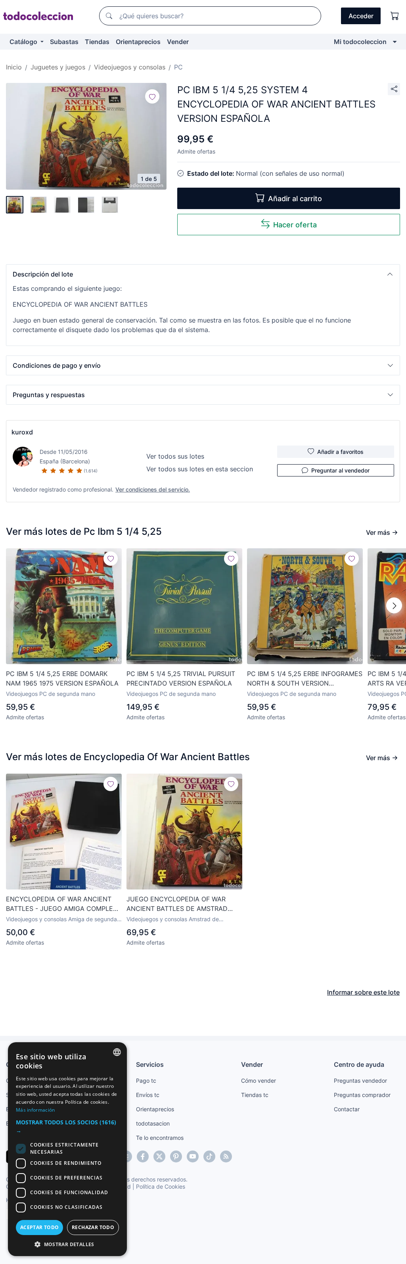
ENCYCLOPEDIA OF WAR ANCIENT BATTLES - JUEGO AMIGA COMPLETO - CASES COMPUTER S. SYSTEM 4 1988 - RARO (64, 904)
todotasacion (153, 1123)
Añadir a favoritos (340, 451)
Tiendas (97, 42)
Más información (35, 1109)
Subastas (64, 42)
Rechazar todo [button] (93, 1227)
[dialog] (67, 1149)
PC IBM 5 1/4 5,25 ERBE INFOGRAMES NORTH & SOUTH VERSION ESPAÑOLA (304, 679)
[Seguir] (152, 96)
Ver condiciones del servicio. (152, 489)
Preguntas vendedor (360, 1080)
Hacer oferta (295, 225)
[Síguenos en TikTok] (209, 1156)
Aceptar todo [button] (39, 1227)
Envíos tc (147, 1094)
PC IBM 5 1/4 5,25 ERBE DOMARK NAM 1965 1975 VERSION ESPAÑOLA (62, 678)
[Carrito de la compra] (395, 16)
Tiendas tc (254, 1094)
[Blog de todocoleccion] (226, 1156)
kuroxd (22, 432)
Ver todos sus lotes (175, 456)
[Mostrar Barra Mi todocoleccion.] (395, 42)
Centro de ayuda (359, 1064)
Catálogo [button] (24, 42)
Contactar (347, 1109)
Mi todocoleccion (360, 42)
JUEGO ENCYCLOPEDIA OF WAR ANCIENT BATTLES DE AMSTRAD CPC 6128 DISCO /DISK (177, 904)
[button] (203, 274)
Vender (178, 42)
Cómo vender (258, 1080)
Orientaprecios (138, 42)
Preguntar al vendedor (340, 470)
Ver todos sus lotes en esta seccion (199, 469)
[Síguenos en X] (159, 1156)
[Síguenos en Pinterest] (176, 1156)
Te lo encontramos (160, 1137)
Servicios (150, 1064)
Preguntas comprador (362, 1094)
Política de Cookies (160, 1186)
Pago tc (146, 1080)
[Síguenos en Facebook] (143, 1156)
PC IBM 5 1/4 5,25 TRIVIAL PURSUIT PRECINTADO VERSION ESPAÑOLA (180, 678)
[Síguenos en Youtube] (193, 1156)
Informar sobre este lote (363, 992)
